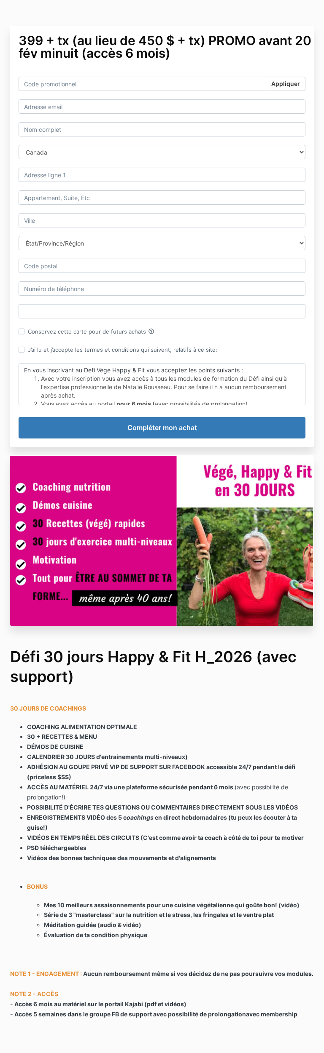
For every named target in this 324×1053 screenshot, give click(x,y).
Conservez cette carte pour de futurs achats (91, 331)
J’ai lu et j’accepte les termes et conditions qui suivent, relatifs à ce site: (122, 349)
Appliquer (285, 83)
